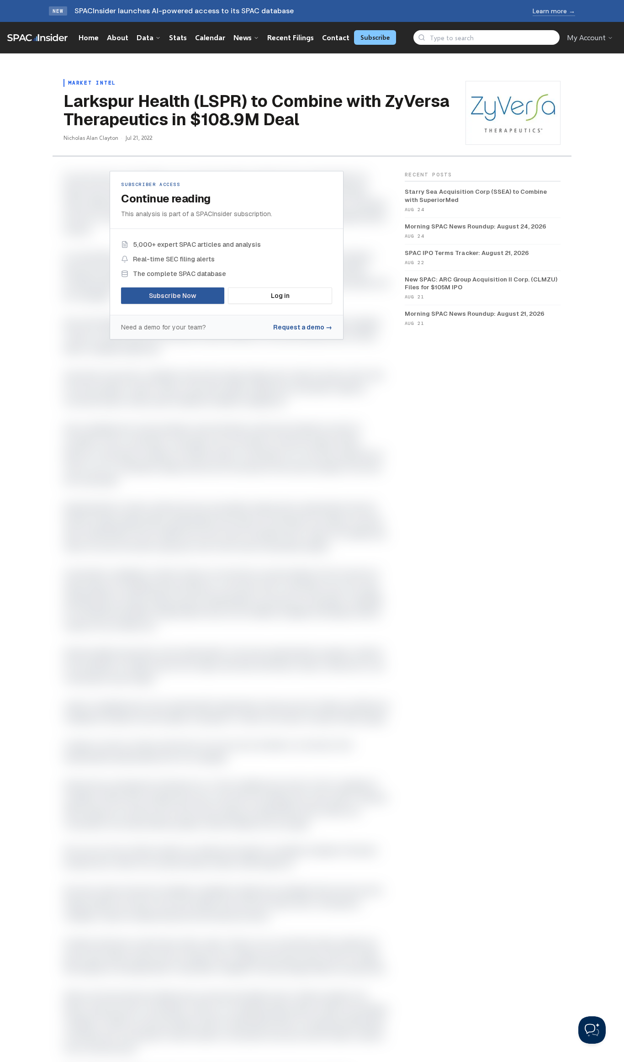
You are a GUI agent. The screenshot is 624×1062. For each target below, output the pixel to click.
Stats (178, 37)
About (117, 37)
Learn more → (554, 11)
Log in (280, 296)
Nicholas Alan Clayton (90, 137)
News (242, 37)
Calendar (210, 37)
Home (89, 37)
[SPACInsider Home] (37, 37)
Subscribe (375, 37)
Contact (335, 37)
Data (145, 37)
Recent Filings (290, 37)
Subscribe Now (172, 296)
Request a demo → (302, 327)
